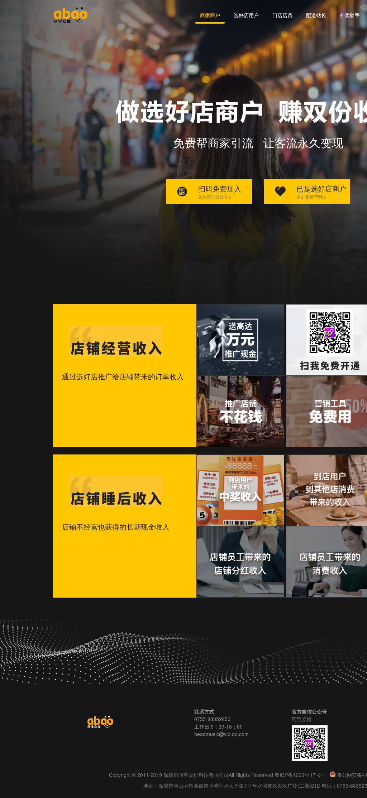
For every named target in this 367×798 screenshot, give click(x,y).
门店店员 (282, 15)
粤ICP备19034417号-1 (301, 774)
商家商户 (210, 15)
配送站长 (316, 15)
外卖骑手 (350, 15)
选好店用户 (246, 15)
